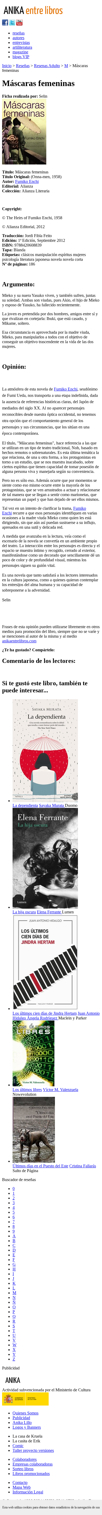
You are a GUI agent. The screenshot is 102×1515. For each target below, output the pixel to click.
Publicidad (21, 1418)
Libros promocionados (31, 1473)
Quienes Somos (25, 1413)
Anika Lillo (22, 1422)
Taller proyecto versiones (33, 1450)
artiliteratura (22, 47)
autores (18, 38)
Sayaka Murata (52, 805)
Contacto (20, 1482)
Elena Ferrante (49, 912)
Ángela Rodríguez (42, 1018)
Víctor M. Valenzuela (60, 1089)
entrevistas (21, 42)
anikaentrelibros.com (19, 641)
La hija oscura (24, 912)
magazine (20, 52)
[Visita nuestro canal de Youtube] (19, 24)
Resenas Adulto (47, 65)
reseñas (19, 33)
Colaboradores (25, 1459)
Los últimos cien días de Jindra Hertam (45, 1013)
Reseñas (23, 65)
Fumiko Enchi (27, 181)
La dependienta (25, 805)
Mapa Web (22, 1487)
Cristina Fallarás (82, 1166)
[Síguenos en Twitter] (12, 24)
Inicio (7, 65)
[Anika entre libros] (29, 1385)
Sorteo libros (23, 1469)
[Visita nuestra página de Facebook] (5, 24)
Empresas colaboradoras (33, 1464)
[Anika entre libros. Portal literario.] (36, 17)
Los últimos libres (27, 1089)
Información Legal (28, 1492)
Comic (18, 1445)
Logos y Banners (27, 1427)
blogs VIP (21, 56)
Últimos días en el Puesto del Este (40, 1166)
